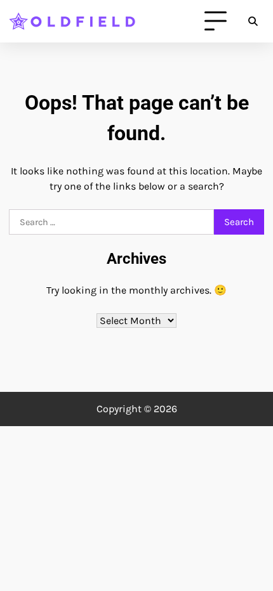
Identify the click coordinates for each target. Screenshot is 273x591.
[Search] (252, 21)
